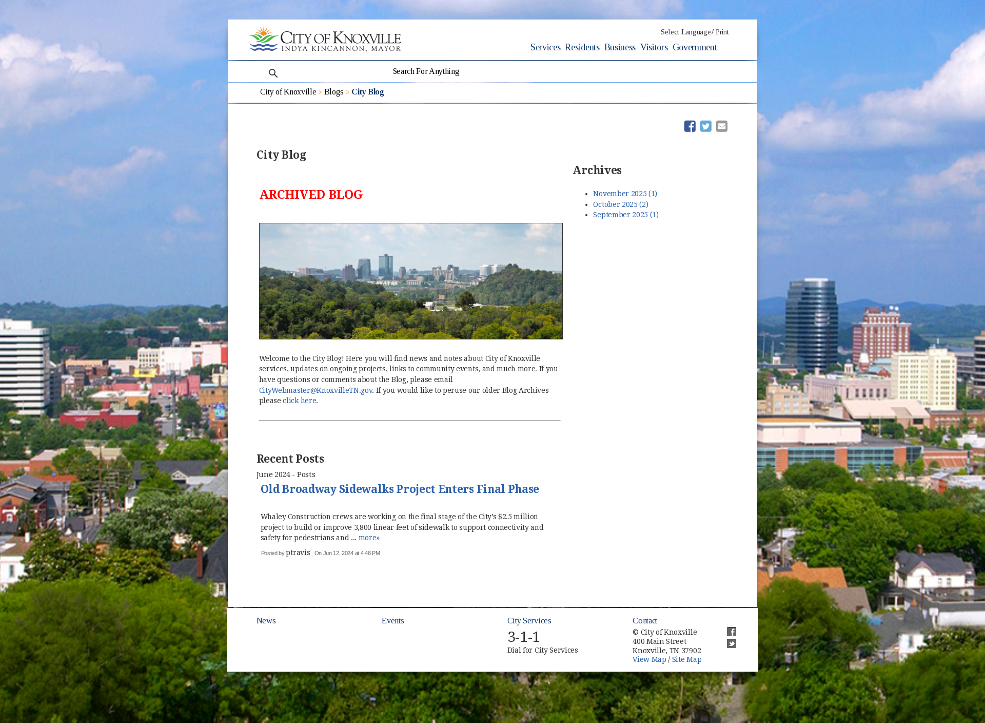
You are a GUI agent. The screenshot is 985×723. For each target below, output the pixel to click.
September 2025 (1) (625, 215)
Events (393, 620)
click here (299, 400)
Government (695, 47)
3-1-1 (523, 637)
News (266, 620)
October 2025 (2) (620, 204)
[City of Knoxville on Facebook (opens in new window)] (726, 627)
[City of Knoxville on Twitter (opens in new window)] (726, 639)
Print (722, 32)
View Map (649, 659)
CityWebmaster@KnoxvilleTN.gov (315, 390)
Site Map (686, 659)
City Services (529, 620)
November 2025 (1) (625, 193)
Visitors (653, 47)
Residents (582, 47)
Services (545, 47)
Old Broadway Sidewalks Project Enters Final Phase (400, 490)
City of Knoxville (288, 91)
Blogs (334, 91)
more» (369, 538)
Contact (645, 620)
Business (620, 47)
